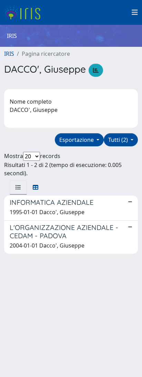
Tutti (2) (118, 140)
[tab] (18, 187)
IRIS (9, 53)
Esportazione (77, 140)
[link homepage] (25, 12)
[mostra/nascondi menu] (135, 12)
